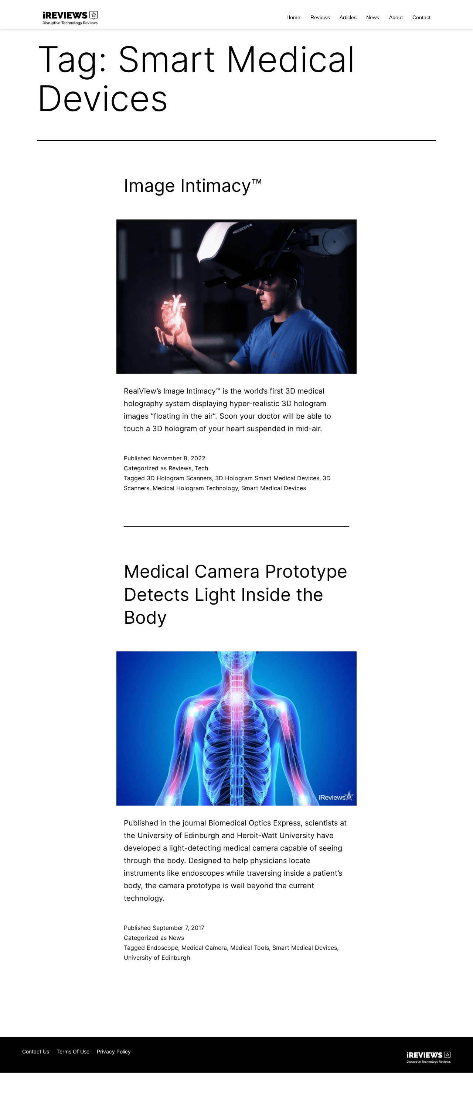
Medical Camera (204, 947)
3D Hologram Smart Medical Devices (267, 478)
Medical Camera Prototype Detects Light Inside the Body (235, 594)
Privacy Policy (114, 1051)
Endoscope (162, 947)
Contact (421, 17)
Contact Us (35, 1051)
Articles (348, 17)
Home (293, 17)
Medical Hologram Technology (195, 488)
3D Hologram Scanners (179, 478)
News (372, 17)
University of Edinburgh (157, 957)
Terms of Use (73, 1051)
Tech (201, 468)
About (396, 17)
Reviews (320, 17)
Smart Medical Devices (273, 488)
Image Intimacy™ (193, 185)
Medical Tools (249, 947)
